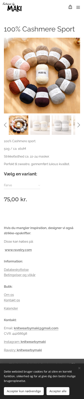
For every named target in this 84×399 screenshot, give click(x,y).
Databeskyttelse (16, 270)
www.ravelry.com (18, 250)
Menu (78, 7)
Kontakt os (12, 300)
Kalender (11, 308)
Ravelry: (23, 350)
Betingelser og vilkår (20, 275)
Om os (9, 295)
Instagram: (12, 342)
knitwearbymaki (33, 342)
